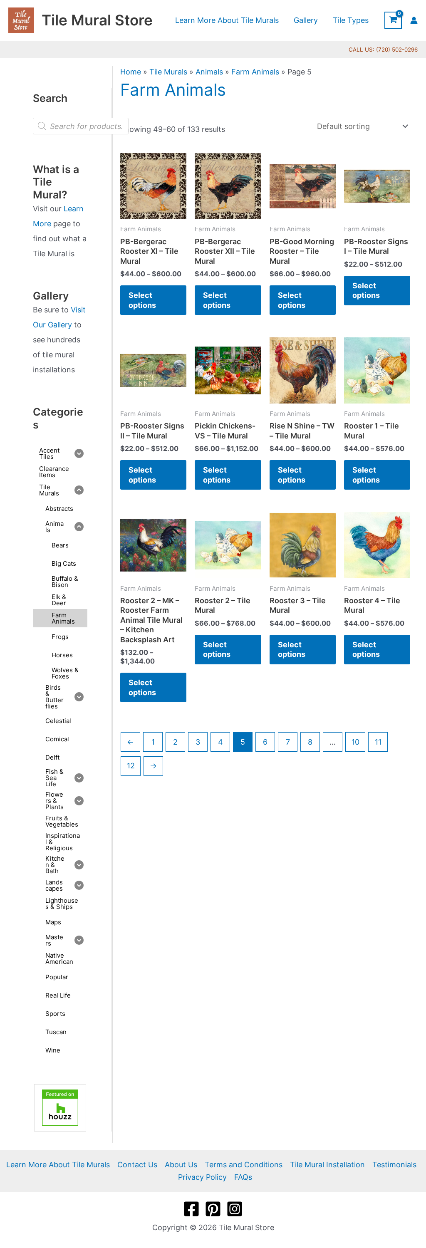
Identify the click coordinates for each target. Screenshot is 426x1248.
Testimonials (394, 1164)
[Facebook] (191, 1209)
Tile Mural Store (97, 20)
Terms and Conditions (243, 1164)
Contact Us (137, 1164)
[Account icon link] (414, 20)
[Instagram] (234, 1209)
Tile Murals (168, 71)
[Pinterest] (213, 1209)
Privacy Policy (202, 1177)
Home (130, 71)
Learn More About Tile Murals (58, 1164)
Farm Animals (255, 71)
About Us (181, 1164)
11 (378, 742)
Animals (209, 71)
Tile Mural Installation (327, 1164)
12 (131, 765)
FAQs (243, 1177)
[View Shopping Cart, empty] (393, 20)
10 (355, 742)
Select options (142, 300)
